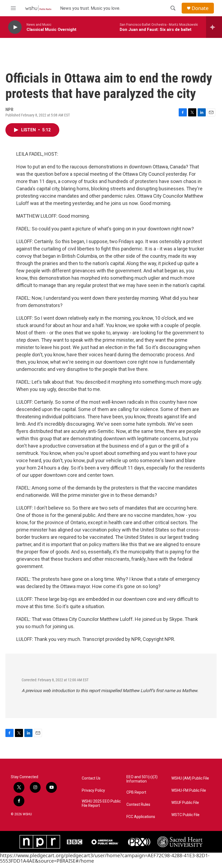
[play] (15, 27)
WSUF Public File (185, 803)
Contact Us (91, 778)
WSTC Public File (185, 815)
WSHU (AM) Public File (190, 778)
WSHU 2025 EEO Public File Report (101, 803)
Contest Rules (138, 805)
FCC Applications (140, 817)
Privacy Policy (93, 790)
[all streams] (214, 27)
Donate (200, 8)
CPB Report (136, 792)
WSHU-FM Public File (188, 790)
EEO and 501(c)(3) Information (142, 779)
